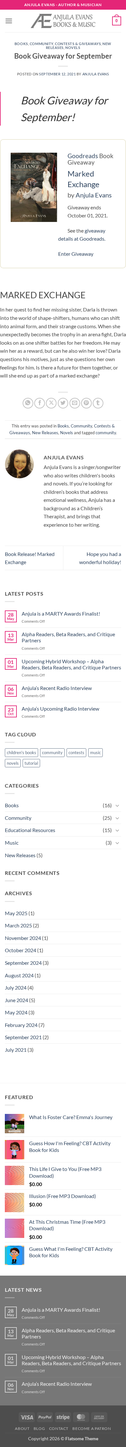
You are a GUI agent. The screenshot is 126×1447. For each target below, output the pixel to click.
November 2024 (23, 938)
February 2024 (21, 1025)
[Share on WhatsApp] (28, 403)
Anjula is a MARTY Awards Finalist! (61, 613)
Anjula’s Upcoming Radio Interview (60, 708)
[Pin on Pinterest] (86, 403)
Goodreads (83, 155)
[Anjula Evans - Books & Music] (63, 21)
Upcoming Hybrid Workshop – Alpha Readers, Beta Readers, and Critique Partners (71, 664)
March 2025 (18, 925)
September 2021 (23, 1037)
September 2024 (23, 963)
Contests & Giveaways (78, 44)
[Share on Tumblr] (98, 403)
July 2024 (15, 987)
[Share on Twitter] (63, 403)
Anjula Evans (95, 74)
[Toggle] (117, 805)
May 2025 (16, 913)
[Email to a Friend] (74, 403)
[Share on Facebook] (39, 403)
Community (41, 44)
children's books (21, 752)
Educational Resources (30, 830)
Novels (72, 47)
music (95, 752)
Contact (58, 1428)
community (106, 432)
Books (21, 44)
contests (76, 752)
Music (11, 842)
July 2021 (15, 1050)
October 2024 (20, 950)
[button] (9, 21)
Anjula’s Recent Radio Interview (57, 688)
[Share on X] (51, 403)
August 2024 (19, 975)
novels (13, 763)
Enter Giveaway (75, 254)
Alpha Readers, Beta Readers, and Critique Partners (68, 637)
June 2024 (16, 1000)
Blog (39, 1428)
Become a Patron (91, 1428)
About (22, 1428)
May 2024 (16, 1012)
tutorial (31, 763)
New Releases (45, 432)
